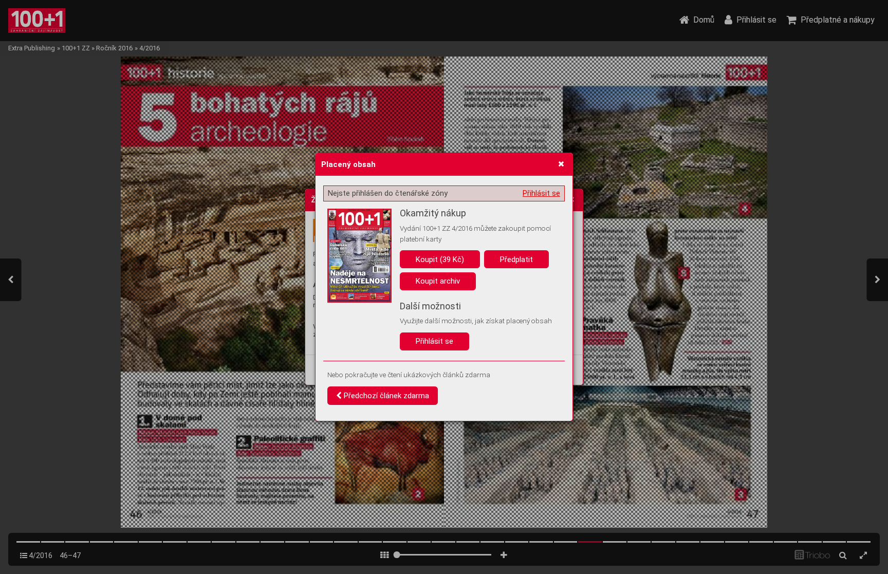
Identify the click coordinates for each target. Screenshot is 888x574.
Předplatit (516, 259)
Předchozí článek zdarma (385, 395)
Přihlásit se (541, 193)
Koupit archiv (438, 281)
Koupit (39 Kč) (440, 259)
